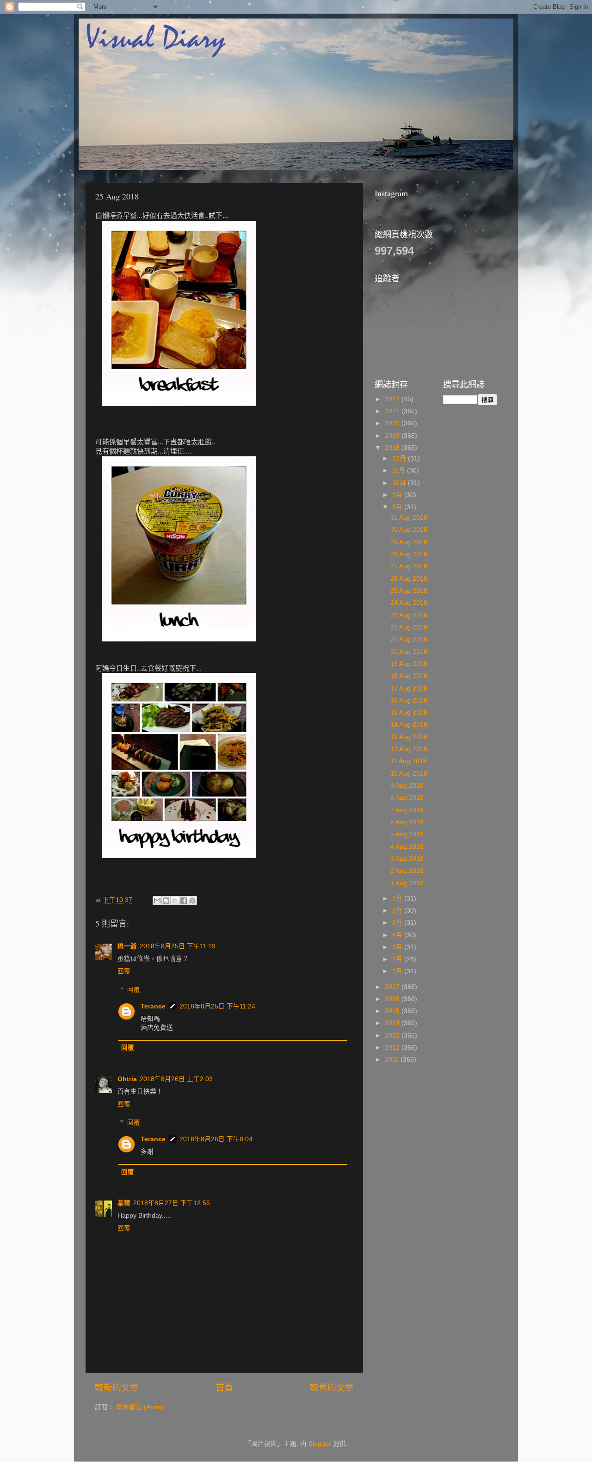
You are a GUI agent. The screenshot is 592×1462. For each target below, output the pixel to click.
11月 (399, 470)
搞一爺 (127, 946)
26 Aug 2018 (408, 578)
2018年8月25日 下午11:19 (178, 946)
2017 (393, 986)
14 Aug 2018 (408, 724)
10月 (400, 482)
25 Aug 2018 (408, 590)
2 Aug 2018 (407, 870)
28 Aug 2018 (408, 554)
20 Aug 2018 (408, 651)
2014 (393, 1023)
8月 (398, 507)
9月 (398, 494)
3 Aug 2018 (407, 858)
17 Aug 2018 (408, 688)
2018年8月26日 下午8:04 (216, 1139)
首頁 (224, 1388)
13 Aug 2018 (408, 737)
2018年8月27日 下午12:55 (171, 1203)
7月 (398, 898)
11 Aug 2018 (408, 761)
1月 (398, 971)
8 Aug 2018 (407, 797)
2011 (393, 1059)
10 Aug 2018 (408, 773)
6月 (398, 910)
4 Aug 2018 (407, 846)
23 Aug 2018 (408, 615)
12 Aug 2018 (408, 749)
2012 (393, 1047)
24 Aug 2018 (408, 602)
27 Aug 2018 (408, 566)
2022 (393, 399)
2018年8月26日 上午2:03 (176, 1079)
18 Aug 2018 (408, 675)
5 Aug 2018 (407, 834)
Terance (153, 1006)
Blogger (319, 1443)
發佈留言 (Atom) (140, 1407)
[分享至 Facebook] (183, 900)
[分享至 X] (174, 900)
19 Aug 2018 (408, 663)
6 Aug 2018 (407, 822)
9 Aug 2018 (407, 785)
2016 (393, 998)
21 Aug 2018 (408, 639)
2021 (393, 411)
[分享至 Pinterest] (192, 900)
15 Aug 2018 (408, 712)
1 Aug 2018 (407, 883)
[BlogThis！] (166, 900)
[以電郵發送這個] (157, 900)
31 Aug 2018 (408, 517)
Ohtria (127, 1079)
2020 (393, 423)
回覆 (123, 971)
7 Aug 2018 (407, 810)
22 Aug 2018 (408, 627)
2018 (393, 447)
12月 (400, 458)
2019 (393, 435)
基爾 (123, 1203)
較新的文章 (117, 1388)
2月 (398, 959)
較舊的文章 (332, 1388)
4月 (398, 935)
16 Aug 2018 (408, 700)
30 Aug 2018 (408, 529)
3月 (398, 947)
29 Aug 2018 (408, 542)
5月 (398, 922)
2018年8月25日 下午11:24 (217, 1006)
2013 (393, 1035)
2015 (393, 1011)
